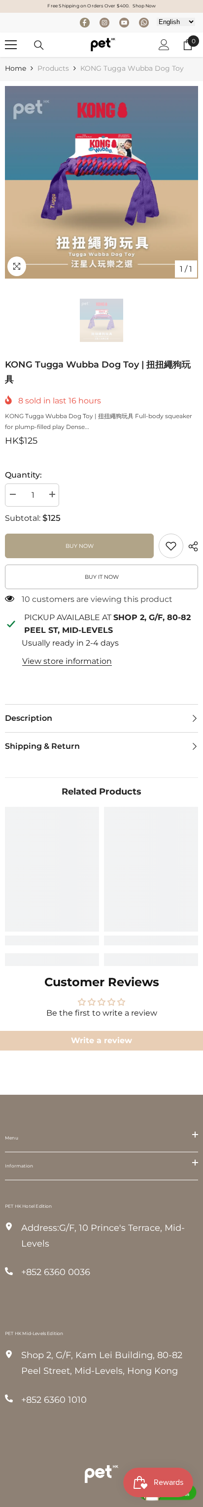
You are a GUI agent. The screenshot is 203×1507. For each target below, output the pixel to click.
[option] (101, 182)
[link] (171, 546)
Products (53, 68)
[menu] (11, 45)
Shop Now (144, 5)
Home (15, 68)
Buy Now (80, 545)
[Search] (39, 45)
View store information (67, 661)
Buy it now (102, 576)
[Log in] (164, 44)
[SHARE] (190, 546)
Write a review (101, 1040)
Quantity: (23, 475)
